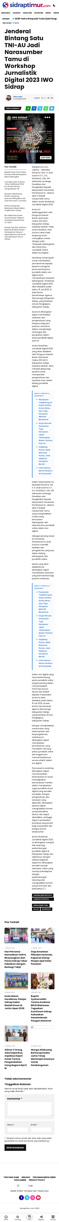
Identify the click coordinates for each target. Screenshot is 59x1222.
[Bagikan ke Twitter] (40, 108)
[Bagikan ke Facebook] (34, 108)
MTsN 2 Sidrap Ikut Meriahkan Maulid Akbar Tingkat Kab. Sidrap (15, 208)
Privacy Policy (37, 1180)
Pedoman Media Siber (44, 1177)
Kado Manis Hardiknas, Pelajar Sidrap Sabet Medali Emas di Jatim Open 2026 (15, 1002)
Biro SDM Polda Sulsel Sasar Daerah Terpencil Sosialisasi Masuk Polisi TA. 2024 (14, 218)
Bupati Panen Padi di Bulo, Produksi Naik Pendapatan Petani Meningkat (15, 174)
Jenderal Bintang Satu (42, 895)
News (48, 13)
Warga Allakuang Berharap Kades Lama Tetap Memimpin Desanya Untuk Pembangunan (42, 1057)
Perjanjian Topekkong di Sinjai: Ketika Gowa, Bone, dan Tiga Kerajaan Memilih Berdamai (45, 409)
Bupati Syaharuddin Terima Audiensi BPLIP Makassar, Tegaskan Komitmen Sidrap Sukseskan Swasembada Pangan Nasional (41, 1008)
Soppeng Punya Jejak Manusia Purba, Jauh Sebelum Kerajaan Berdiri (44, 455)
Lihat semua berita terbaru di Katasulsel (45, 471)
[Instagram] (32, 1197)
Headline (27, 13)
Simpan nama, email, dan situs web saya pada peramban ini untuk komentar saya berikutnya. (28, 1139)
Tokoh (16, 23)
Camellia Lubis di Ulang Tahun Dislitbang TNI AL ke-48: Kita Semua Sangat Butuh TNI (15, 185)
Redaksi (26, 1177)
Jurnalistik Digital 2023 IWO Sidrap (41, 899)
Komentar (14, 1098)
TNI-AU (36, 909)
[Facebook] (21, 1197)
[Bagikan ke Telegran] (51, 108)
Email (34, 1124)
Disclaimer (20, 1180)
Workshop (46, 909)
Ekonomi (38, 13)
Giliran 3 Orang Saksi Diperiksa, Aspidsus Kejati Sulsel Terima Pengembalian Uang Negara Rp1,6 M (16, 1059)
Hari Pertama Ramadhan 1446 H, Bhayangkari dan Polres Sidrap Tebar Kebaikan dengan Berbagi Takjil (16, 959)
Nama (11, 1124)
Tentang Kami (11, 1177)
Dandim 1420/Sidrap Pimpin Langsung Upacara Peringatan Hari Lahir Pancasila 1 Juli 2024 (15, 197)
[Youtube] (38, 1197)
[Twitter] (27, 1197)
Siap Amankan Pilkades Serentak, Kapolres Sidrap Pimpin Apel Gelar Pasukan (42, 958)
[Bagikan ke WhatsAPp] (46, 108)
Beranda (5, 13)
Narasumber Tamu (40, 905)
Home (6, 1220)
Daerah (16, 13)
